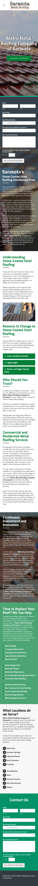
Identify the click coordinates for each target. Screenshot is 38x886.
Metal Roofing (10, 646)
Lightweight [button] (12, 362)
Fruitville (10, 764)
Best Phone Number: (9, 120)
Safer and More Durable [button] (17, 356)
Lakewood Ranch (13, 756)
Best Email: (6, 112)
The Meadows (12, 771)
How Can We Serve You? (10, 135)
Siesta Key (11, 748)
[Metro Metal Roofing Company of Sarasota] (19, 5)
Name (4, 103)
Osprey (9, 787)
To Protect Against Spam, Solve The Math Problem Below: (16, 151)
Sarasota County (13, 779)
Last (21, 109)
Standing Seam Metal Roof (15, 653)
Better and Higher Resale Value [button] (16, 370)
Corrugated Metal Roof (14, 649)
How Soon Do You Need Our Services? (15, 127)
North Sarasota (13, 760)
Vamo (9, 775)
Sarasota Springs (13, 752)
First (3, 109)
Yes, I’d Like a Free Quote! (13, 161)
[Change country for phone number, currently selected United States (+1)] (4, 123)
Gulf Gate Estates (14, 783)
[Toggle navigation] (4, 5)
